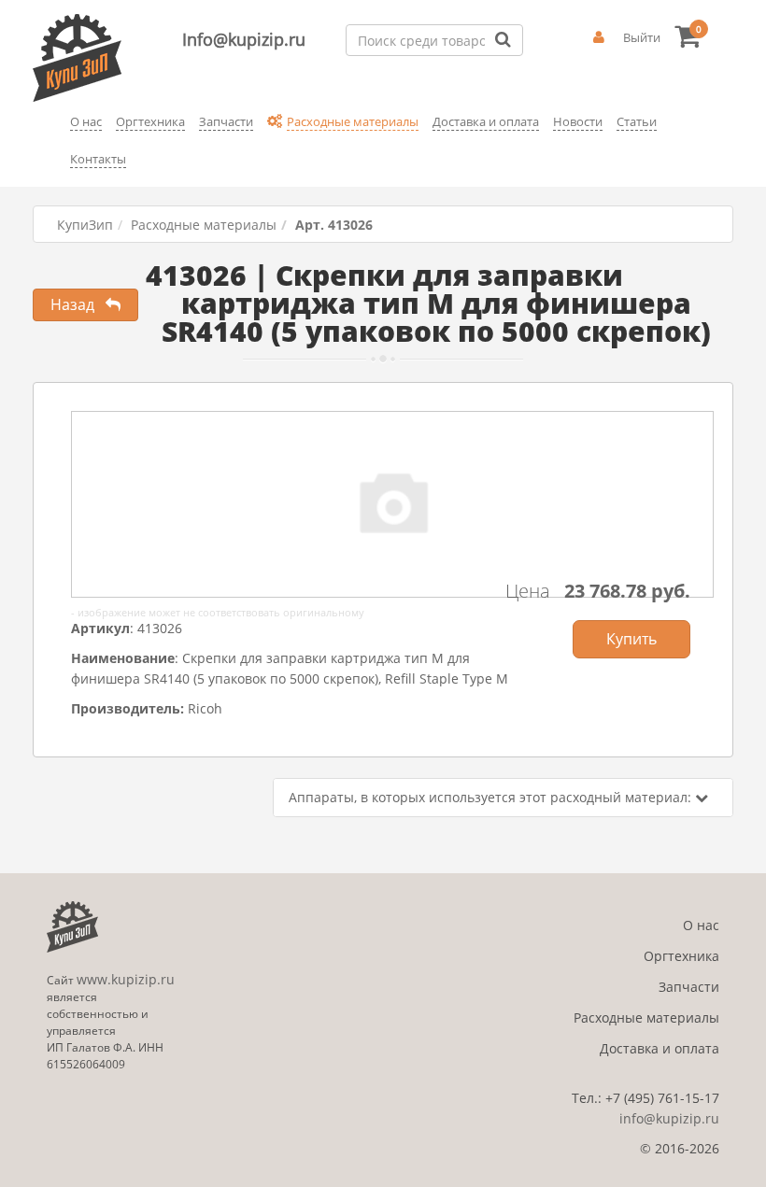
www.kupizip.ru (126, 979)
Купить (631, 639)
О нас (701, 925)
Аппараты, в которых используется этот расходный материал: (492, 797)
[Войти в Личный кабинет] (599, 37)
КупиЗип (85, 224)
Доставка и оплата (659, 1048)
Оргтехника (681, 956)
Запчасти (689, 987)
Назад (78, 304)
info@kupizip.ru (669, 1118)
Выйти (641, 37)
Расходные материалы (204, 224)
